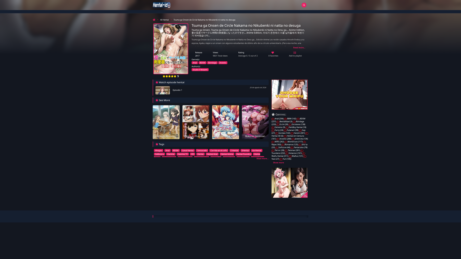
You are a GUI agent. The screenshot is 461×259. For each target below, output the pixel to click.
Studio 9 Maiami (200, 69)
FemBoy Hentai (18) (297, 127)
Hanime (170, 154)
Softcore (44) (284, 147)
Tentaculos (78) (300, 147)
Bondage (212, 62)
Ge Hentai (256, 150)
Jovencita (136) (301, 138)
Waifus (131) (297, 156)
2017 (197, 55)
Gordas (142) (284, 133)
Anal (195, 62)
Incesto (222, 62)
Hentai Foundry (244, 154)
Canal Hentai (188, 150)
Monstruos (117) (295, 141)
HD (192, 154)
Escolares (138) (298, 124)
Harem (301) (299, 133)
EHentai (245, 150)
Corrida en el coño (218, 150)
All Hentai (164, 19)
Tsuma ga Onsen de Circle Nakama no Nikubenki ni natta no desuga (204, 19)
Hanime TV (183, 154)
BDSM (202, 62)
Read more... (299, 47)
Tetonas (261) (293, 150)
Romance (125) (291, 144)
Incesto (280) (285, 138)
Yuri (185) (286, 159)
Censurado (202, 150)
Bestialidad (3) (286, 121)
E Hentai (234, 150)
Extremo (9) (280, 127)
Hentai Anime (227, 154)
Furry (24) (279, 130)
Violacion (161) (295, 153)
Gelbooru (159, 154)
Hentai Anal (212, 154)
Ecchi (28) (284, 124)
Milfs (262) (279, 141)
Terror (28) (279, 150)
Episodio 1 (177, 90)
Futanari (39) (292, 130)
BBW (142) (292, 118)
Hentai (200, 154)
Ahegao (158, 150)
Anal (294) (279, 118)
